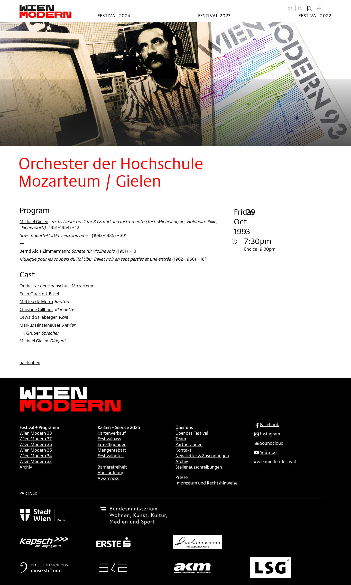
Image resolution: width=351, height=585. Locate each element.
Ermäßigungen (112, 444)
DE (290, 9)
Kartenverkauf (112, 432)
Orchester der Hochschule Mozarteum (57, 285)
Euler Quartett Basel (39, 293)
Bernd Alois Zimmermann (44, 251)
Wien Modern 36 (36, 444)
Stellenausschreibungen (199, 466)
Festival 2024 (114, 15)
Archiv (26, 466)
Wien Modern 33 (36, 461)
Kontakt (183, 449)
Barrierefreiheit (112, 466)
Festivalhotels (111, 455)
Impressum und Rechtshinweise (206, 482)
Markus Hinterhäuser (40, 325)
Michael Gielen (34, 221)
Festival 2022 (315, 15)
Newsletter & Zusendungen (202, 455)
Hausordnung (111, 472)
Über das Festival (192, 432)
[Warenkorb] (328, 8)
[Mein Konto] (319, 8)
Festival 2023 (214, 15)
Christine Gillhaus (36, 309)
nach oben (30, 362)
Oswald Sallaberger (38, 317)
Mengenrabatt (112, 449)
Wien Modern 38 (36, 432)
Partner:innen (189, 444)
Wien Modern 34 (36, 455)
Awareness (108, 478)
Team (181, 438)
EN (300, 9)
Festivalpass (109, 438)
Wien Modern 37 (36, 438)
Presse (182, 477)
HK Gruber (30, 333)
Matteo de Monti (36, 301)
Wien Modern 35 (36, 449)
